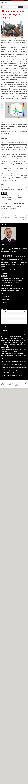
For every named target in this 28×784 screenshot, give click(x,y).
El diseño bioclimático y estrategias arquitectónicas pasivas (14, 362)
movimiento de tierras (6, 206)
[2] (9, 65)
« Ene (2, 326)
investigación (20, 342)
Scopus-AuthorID (6, 305)
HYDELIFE (17, 340)
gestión (23, 338)
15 (25, 318)
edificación (13, 336)
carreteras (13, 333)
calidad (9, 333)
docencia (8, 336)
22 (25, 320)
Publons (4, 301)
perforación (18, 348)
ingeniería (2, 342)
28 (21, 323)
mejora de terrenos (11, 346)
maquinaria (15, 203)
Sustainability (4, 353)
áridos (25, 355)
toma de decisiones (14, 353)
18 (9, 320)
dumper (12, 205)
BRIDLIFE (5, 333)
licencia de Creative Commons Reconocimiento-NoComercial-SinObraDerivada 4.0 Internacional (12, 197)
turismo (22, 353)
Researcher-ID (5, 302)
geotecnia (19, 338)
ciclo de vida (18, 333)
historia (3, 340)
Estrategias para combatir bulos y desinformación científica (13, 365)
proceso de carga (12, 208)
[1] (3, 42)
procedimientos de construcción (11, 349)
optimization (13, 348)
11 (9, 318)
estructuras (23, 336)
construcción (22, 334)
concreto (16, 334)
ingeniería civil (9, 342)
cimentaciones (4, 334)
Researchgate (5, 304)
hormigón (9, 340)
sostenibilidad (17, 351)
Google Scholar (5, 296)
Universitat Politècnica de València (12, 355)
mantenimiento (12, 344)
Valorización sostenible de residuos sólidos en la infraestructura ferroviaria (13, 371)
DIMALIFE (3, 336)
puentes (3, 351)
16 (2, 320)
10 (6, 318)
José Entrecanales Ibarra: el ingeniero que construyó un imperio (14, 368)
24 (6, 323)
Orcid (3, 297)
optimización (6, 348)
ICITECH (24, 340)
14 (21, 318)
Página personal (5, 299)
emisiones (17, 205)
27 (17, 323)
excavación (14, 338)
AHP (1, 333)
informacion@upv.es (4, 385)
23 (2, 323)
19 (13, 320)
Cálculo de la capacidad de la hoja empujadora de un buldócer (20, 217)
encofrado (18, 336)
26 (13, 323)
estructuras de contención (6, 338)
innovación (15, 342)
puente (24, 350)
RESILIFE (8, 351)
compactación (10, 334)
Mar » (6, 326)
